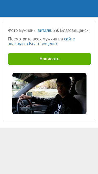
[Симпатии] (61, 8)
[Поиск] (37, 8)
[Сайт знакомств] (12, 8)
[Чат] (85, 8)
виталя (44, 30)
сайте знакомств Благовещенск (41, 41)
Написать (49, 59)
